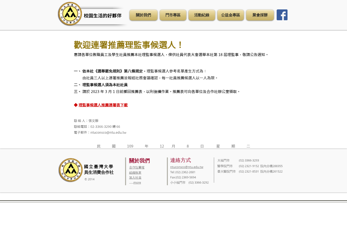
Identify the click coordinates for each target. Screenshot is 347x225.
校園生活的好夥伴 (103, 15)
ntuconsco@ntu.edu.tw (186, 167)
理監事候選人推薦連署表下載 (103, 105)
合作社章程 (136, 167)
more (137, 182)
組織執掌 (135, 172)
